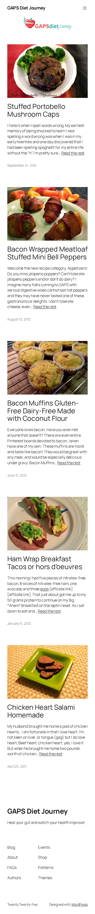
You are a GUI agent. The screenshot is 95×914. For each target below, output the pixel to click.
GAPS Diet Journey (26, 8)
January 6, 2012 (19, 623)
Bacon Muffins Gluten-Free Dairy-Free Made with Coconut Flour (43, 410)
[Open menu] (85, 8)
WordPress (79, 904)
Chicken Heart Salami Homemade (41, 711)
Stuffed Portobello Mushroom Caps (36, 110)
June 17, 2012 (17, 475)
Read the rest (73, 153)
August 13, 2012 (19, 319)
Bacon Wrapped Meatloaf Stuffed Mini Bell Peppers (47, 253)
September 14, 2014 (22, 165)
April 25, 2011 (17, 766)
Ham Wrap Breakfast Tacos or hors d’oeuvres (44, 563)
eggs (44, 589)
